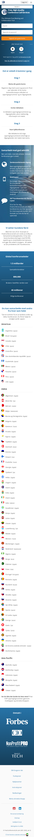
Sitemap (17, 818)
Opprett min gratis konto (17, 38)
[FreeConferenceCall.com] (3, 2)
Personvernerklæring (17, 814)
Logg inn (24, 2)
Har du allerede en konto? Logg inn (17, 61)
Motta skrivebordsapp (17, 799)
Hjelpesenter (17, 782)
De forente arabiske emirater (16, 835)
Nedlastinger (17, 793)
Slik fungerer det (17, 770)
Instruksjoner (17, 787)
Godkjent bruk (17, 822)
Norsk (17, 7)
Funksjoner (17, 776)
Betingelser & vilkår (26, 57)
